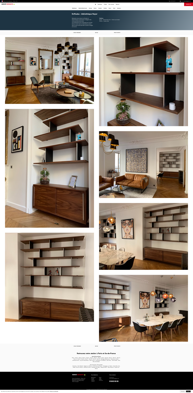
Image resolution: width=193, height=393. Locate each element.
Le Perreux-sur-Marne (97, 366)
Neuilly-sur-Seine (114, 359)
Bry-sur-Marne (79, 367)
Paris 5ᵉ (87, 357)
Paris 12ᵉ (114, 357)
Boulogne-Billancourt (105, 359)
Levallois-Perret (75, 360)
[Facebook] (110, 381)
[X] (112, 381)
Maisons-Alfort (104, 367)
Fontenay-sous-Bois (96, 367)
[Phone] (169, 1)
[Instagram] (117, 381)
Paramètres (183, 391)
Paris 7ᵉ (95, 357)
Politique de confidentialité (54, 391)
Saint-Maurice (111, 367)
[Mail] (180, 1)
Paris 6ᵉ (91, 357)
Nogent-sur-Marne (88, 366)
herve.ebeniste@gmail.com (114, 378)
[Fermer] (191, 391)
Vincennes (74, 366)
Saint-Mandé (80, 366)
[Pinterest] (116, 381)
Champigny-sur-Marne (107, 366)
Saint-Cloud (92, 360)
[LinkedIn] (114, 381)
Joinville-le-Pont (87, 367)
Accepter (188, 391)
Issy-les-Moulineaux (84, 360)
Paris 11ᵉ (110, 357)
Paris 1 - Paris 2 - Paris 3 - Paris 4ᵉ (78, 357)
